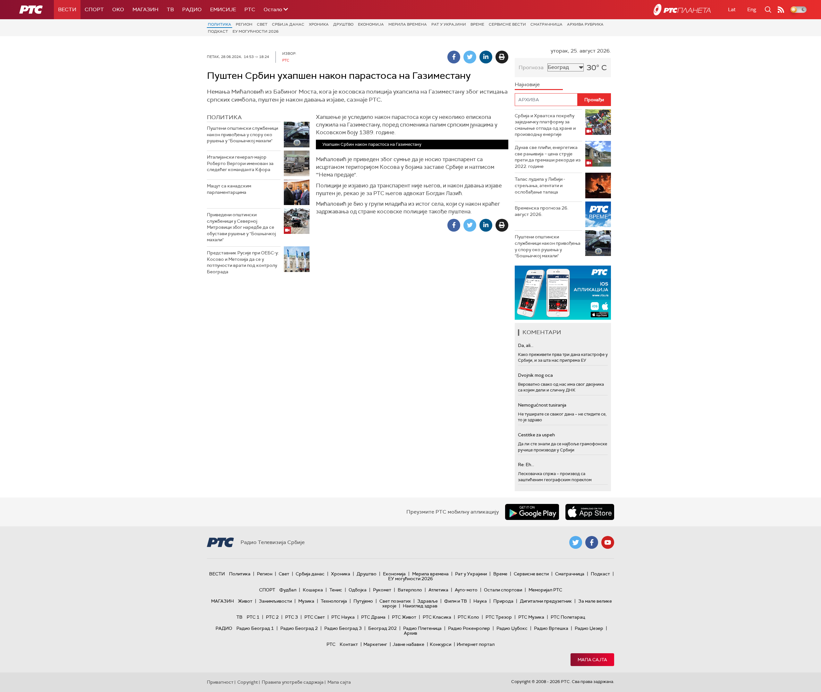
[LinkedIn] (485, 57)
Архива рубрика (585, 24)
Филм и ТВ (455, 601)
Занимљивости (275, 601)
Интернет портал (476, 644)
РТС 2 (272, 617)
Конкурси (440, 644)
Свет (262, 24)
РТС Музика (531, 617)
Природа (503, 601)
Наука (480, 601)
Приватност (220, 682)
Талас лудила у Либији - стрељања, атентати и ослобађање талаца (540, 185)
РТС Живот (404, 617)
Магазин (145, 9)
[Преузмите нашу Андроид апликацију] (532, 512)
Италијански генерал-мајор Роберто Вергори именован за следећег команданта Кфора (240, 163)
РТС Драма (373, 617)
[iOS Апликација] (563, 293)
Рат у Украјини (448, 24)
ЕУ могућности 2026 (256, 31)
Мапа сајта (592, 660)
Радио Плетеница (422, 628)
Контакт (349, 644)
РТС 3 (291, 617)
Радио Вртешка (551, 628)
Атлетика (438, 590)
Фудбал (287, 590)
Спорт (94, 9)
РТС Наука (343, 617)
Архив (410, 633)
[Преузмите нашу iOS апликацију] (589, 512)
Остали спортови (503, 590)
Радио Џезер (589, 628)
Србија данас (288, 24)
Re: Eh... (526, 464)
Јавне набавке (408, 644)
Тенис (335, 590)
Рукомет (382, 590)
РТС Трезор (499, 617)
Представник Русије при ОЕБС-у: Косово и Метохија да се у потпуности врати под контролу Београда (243, 262)
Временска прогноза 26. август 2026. (541, 211)
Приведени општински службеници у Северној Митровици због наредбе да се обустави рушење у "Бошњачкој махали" (241, 227)
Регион (244, 24)
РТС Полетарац (568, 617)
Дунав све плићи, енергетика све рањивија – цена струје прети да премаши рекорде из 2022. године (547, 156)
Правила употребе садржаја (293, 682)
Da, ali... (525, 345)
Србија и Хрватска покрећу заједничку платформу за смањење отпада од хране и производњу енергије (545, 125)
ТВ (170, 9)
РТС (249, 9)
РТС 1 (253, 617)
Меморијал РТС (545, 590)
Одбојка (358, 590)
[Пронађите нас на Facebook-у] (591, 542)
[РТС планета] (682, 9)
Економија (371, 24)
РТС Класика (437, 617)
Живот (245, 601)
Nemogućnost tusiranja (542, 405)
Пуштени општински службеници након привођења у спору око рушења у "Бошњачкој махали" (242, 134)
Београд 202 (382, 628)
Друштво (343, 24)
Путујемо (363, 601)
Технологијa (334, 601)
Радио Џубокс (512, 628)
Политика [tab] (224, 117)
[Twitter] (469, 57)
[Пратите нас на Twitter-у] (575, 542)
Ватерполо (410, 590)
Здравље (427, 601)
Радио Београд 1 (255, 628)
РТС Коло (468, 617)
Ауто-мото (466, 590)
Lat (732, 9)
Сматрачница (546, 24)
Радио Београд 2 (299, 628)
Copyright (247, 682)
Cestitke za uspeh (536, 435)
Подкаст (218, 31)
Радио (192, 9)
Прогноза (531, 67)
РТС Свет (314, 617)
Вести (67, 9)
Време (477, 24)
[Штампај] (501, 57)
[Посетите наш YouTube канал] (607, 542)
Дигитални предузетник (546, 601)
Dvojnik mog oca (535, 375)
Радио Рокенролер (469, 628)
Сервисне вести (507, 24)
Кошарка (313, 590)
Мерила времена (407, 24)
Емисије (223, 9)
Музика (306, 601)
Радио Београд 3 (343, 628)
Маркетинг (375, 644)
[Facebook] (453, 57)
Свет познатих (395, 601)
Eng (751, 9)
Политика (219, 24)
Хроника (319, 24)
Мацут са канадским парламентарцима (229, 189)
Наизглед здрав (420, 606)
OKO (118, 9)
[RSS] (780, 9)
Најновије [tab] (527, 84)
